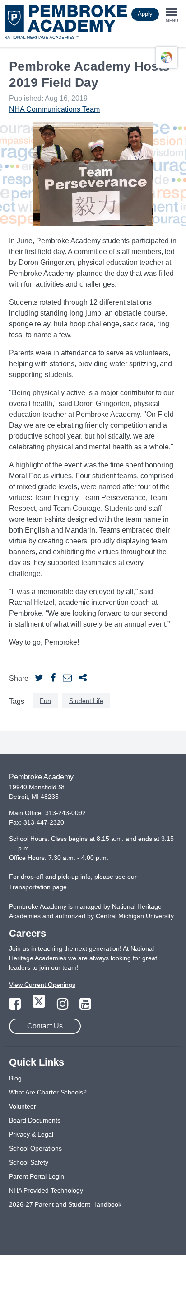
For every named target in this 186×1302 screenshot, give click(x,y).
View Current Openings (42, 984)
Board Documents (34, 1120)
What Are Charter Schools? (48, 1092)
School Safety (28, 1162)
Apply (145, 13)
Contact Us (45, 1026)
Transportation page (38, 887)
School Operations (35, 1148)
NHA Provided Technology (46, 1190)
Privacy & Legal (31, 1134)
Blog (15, 1078)
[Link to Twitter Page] (40, 1006)
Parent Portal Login (36, 1176)
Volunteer (22, 1106)
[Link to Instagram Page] (63, 1006)
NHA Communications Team (54, 109)
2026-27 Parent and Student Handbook (65, 1204)
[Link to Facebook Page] (16, 1006)
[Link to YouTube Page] (85, 1006)
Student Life (86, 700)
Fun (45, 700)
